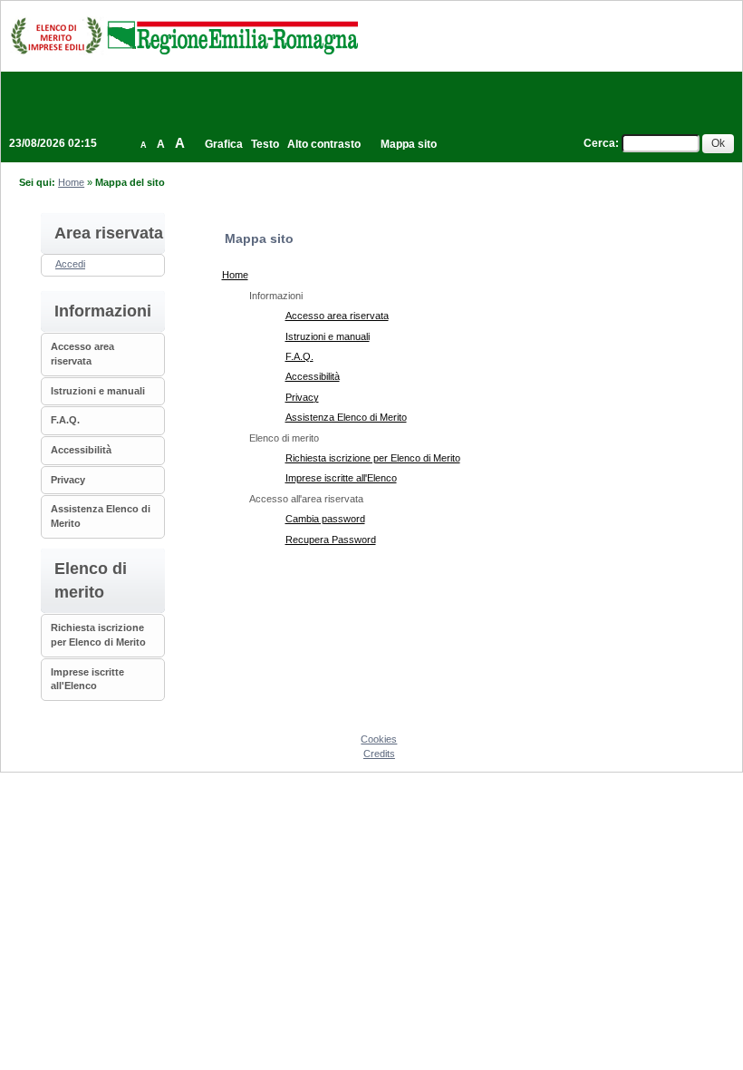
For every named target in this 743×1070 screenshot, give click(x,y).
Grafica (224, 144)
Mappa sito (409, 144)
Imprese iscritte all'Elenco (341, 477)
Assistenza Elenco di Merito (346, 417)
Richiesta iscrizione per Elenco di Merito (372, 457)
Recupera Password (330, 539)
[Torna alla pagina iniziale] (184, 35)
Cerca (599, 143)
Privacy (68, 479)
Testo (265, 144)
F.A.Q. (65, 419)
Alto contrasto (324, 144)
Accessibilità (81, 449)
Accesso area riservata (337, 315)
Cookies (379, 739)
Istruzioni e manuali (98, 390)
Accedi (70, 263)
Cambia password (325, 518)
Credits (379, 753)
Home (71, 182)
